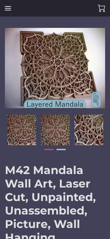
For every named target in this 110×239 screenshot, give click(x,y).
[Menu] (8, 8)
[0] (101, 8)
